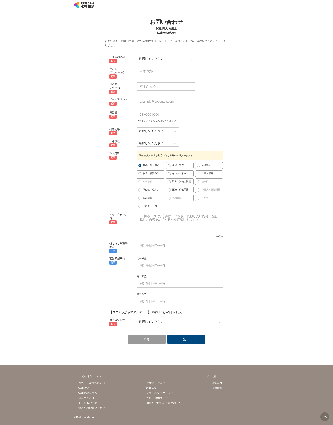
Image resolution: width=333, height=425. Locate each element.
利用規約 (151, 387)
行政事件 (206, 197)
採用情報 (217, 387)
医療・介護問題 (180, 189)
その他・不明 (150, 205)
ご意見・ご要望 (155, 383)
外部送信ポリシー (157, 397)
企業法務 (147, 197)
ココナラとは (86, 397)
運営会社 (217, 383)
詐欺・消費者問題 (181, 181)
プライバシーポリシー (159, 392)
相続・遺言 (178, 165)
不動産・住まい (151, 189)
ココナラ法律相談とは (91, 383)
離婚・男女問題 (151, 165)
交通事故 (206, 165)
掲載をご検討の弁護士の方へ (163, 402)
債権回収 (206, 181)
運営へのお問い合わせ (91, 407)
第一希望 (142, 258)
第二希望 (142, 276)
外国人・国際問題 (211, 189)
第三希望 (142, 294)
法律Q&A (83, 387)
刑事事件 (147, 181)
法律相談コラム (87, 392)
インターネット (180, 173)
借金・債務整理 (151, 173)
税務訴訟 (177, 197)
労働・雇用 (207, 173)
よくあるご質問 (87, 402)
